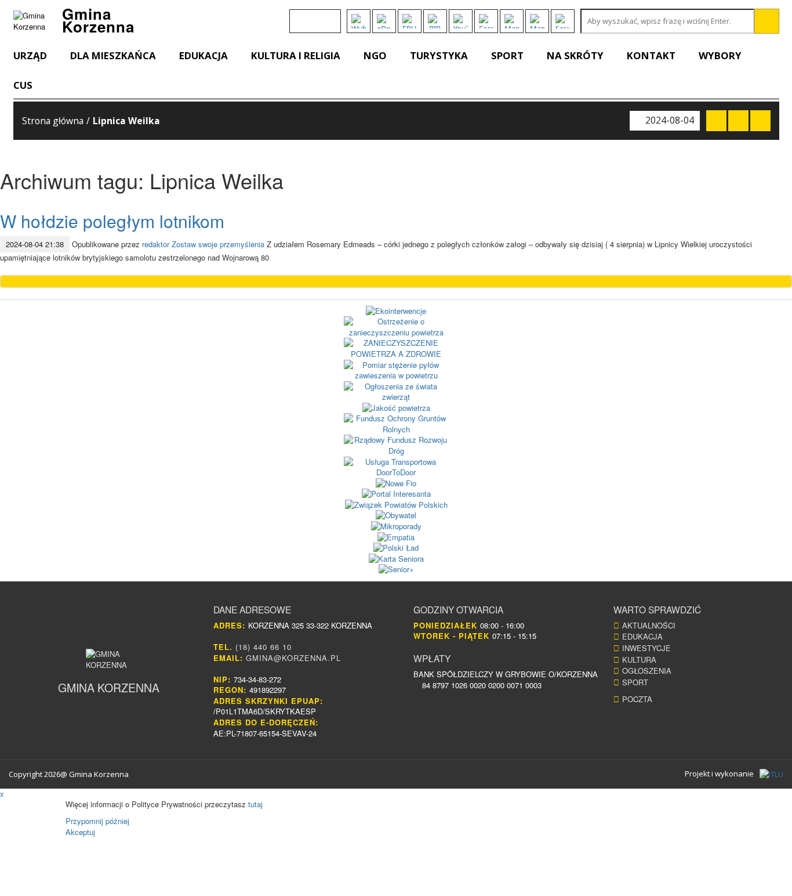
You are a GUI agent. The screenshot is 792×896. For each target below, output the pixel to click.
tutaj (255, 804)
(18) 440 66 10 (263, 646)
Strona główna (52, 120)
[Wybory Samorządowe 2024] (358, 21)
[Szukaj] (766, 21)
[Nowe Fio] (396, 483)
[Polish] (312, 15)
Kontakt (651, 55)
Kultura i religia (295, 55)
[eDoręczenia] (384, 21)
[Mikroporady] (396, 526)
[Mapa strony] (537, 21)
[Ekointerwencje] (396, 311)
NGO (375, 55)
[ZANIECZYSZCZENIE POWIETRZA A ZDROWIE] (396, 348)
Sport (507, 55)
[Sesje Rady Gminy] (563, 21)
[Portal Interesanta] (396, 494)
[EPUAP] (410, 21)
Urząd (30, 55)
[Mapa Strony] (512, 21)
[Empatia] (396, 537)
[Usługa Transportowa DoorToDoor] (396, 467)
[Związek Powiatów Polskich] (396, 505)
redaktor (155, 244)
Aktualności (648, 625)
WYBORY (720, 55)
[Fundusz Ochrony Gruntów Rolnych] (396, 424)
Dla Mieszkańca (113, 55)
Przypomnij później (97, 820)
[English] (297, 15)
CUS (22, 85)
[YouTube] (461, 21)
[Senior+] (396, 569)
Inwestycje (646, 647)
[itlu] (771, 774)
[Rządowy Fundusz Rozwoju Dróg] (396, 445)
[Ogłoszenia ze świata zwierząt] (396, 392)
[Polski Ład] (396, 548)
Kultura (639, 659)
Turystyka (439, 55)
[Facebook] (486, 21)
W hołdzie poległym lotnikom (112, 220)
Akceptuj (80, 831)
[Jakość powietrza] (396, 408)
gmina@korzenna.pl (293, 657)
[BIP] (435, 21)
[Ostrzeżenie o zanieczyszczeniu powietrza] (396, 327)
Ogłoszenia (646, 670)
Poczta (637, 698)
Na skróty (575, 55)
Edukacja (203, 55)
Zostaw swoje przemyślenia (218, 244)
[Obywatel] (396, 515)
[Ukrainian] (327, 15)
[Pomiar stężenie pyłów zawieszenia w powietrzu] (396, 370)
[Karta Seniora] (396, 559)
